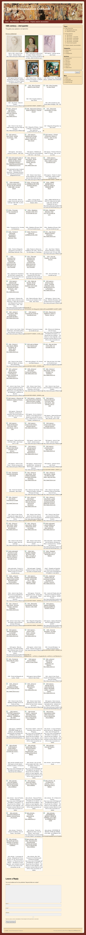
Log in (66, 77)
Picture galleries (24, 21)
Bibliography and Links (72, 30)
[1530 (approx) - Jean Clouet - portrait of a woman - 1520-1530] (15, 142)
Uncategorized (68, 53)
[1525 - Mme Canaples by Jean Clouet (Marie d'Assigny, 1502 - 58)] (52, 93)
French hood (68, 50)
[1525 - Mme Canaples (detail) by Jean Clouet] (33, 91)
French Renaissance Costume (28, 8)
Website (7, 912)
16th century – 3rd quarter (72, 40)
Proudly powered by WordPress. (60, 930)
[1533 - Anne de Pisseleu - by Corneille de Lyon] (52, 264)
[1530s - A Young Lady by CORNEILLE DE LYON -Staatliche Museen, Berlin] (33, 190)
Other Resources (14, 21)
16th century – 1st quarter (72, 36)
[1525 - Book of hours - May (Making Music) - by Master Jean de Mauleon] (52, 68)
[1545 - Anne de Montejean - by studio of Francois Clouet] (52, 637)
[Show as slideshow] (11, 34)
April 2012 (67, 63)
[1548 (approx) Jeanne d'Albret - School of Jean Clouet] (33, 666)
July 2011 (67, 66)
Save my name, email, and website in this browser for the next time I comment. (22, 919)
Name (7, 903)
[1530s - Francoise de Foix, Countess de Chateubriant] (15, 217)
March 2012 (68, 64)
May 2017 (67, 60)
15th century (69, 35)
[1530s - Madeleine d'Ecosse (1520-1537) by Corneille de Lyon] (33, 217)
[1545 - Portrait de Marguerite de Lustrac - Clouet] (15, 666)
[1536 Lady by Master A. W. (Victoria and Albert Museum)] (33, 351)
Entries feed (68, 79)
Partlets (67, 52)
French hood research (72, 43)
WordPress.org (68, 82)
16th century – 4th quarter (72, 41)
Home (6, 21)
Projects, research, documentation (39, 21)
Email (7, 908)
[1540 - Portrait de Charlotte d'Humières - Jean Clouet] (15, 480)
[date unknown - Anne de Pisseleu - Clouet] (52, 753)
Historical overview (71, 31)
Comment (8, 884)
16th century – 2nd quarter (73, 38)
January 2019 (68, 58)
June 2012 (67, 61)
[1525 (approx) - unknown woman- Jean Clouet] (52, 43)
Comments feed (68, 80)
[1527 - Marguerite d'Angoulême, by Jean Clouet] (52, 116)
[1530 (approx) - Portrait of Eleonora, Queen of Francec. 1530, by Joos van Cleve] (52, 142)
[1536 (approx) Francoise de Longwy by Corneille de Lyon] (33, 319)
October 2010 (68, 67)
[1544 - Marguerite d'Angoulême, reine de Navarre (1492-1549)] (33, 611)
